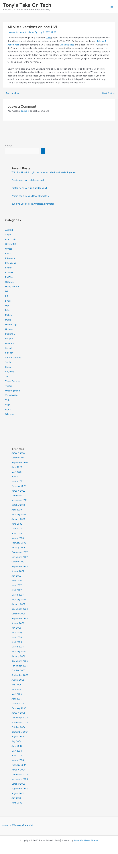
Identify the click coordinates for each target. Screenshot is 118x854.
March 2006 (18, 646)
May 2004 (17, 751)
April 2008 (17, 533)
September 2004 (20, 732)
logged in (24, 111)
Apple (8, 234)
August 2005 (18, 680)
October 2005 (18, 670)
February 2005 (19, 708)
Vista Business (67, 44)
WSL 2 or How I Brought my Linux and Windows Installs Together (44, 172)
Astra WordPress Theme (86, 840)
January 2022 (18, 491)
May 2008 (17, 528)
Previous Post (11, 93)
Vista (30, 32)
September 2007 (20, 566)
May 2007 (17, 585)
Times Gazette (12, 381)
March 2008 (18, 538)
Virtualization (11, 395)
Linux (7, 301)
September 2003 (20, 788)
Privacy (9, 338)
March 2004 (18, 760)
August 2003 (18, 793)
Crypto (8, 249)
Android (9, 230)
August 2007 (18, 571)
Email (7, 253)
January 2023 (18, 453)
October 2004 (19, 727)
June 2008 (17, 524)
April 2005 (17, 699)
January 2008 (18, 547)
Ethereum (10, 258)
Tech (7, 376)
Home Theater (12, 286)
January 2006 (19, 656)
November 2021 (19, 500)
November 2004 (20, 722)
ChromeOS (10, 244)
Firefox (8, 267)
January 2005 (18, 713)
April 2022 (17, 476)
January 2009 (19, 519)
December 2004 (20, 717)
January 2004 (19, 769)
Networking (10, 324)
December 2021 (19, 495)
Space (8, 367)
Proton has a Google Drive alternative (30, 196)
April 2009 (17, 509)
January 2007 (18, 604)
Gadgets (9, 282)
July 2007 (16, 576)
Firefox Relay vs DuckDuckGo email (29, 188)
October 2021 (18, 505)
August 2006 (18, 623)
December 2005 (20, 661)
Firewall (9, 272)
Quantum (9, 343)
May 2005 (17, 694)
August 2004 (18, 736)
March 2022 (18, 481)
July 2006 (17, 628)
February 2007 (19, 599)
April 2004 (17, 755)
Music (8, 320)
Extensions (10, 263)
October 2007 (18, 561)
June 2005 (17, 689)
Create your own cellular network (28, 180)
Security (9, 348)
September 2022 (20, 462)
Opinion (9, 329)
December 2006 (20, 609)
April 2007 (17, 590)
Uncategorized (12, 390)
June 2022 (17, 467)
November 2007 (20, 557)
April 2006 (17, 642)
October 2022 (18, 457)
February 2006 (19, 651)
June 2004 (17, 746)
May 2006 (17, 637)
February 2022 (19, 486)
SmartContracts (13, 357)
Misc (7, 310)
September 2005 (20, 675)
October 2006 (19, 613)
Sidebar (9, 353)
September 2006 (20, 618)
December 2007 (20, 552)
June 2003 (17, 802)
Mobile (8, 315)
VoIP (7, 405)
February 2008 (19, 542)
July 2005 (16, 684)
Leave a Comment (17, 32)
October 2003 (19, 784)
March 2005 (18, 703)
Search (8, 145)
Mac (7, 305)
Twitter (8, 386)
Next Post (108, 93)
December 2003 (20, 774)
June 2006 (17, 632)
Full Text (9, 277)
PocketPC (10, 334)
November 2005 (20, 665)
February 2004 (19, 765)
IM (6, 291)
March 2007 (18, 595)
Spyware (9, 371)
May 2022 (17, 472)
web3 (8, 409)
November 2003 (20, 779)
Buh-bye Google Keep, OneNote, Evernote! (33, 204)
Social (8, 362)
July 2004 (17, 741)
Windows (9, 414)
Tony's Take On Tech (27, 5)
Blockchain (10, 239)
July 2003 (17, 798)
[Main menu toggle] (112, 7)
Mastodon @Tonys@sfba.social (17, 825)
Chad (48, 37)
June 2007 (17, 580)
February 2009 (19, 514)
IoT (6, 296)
